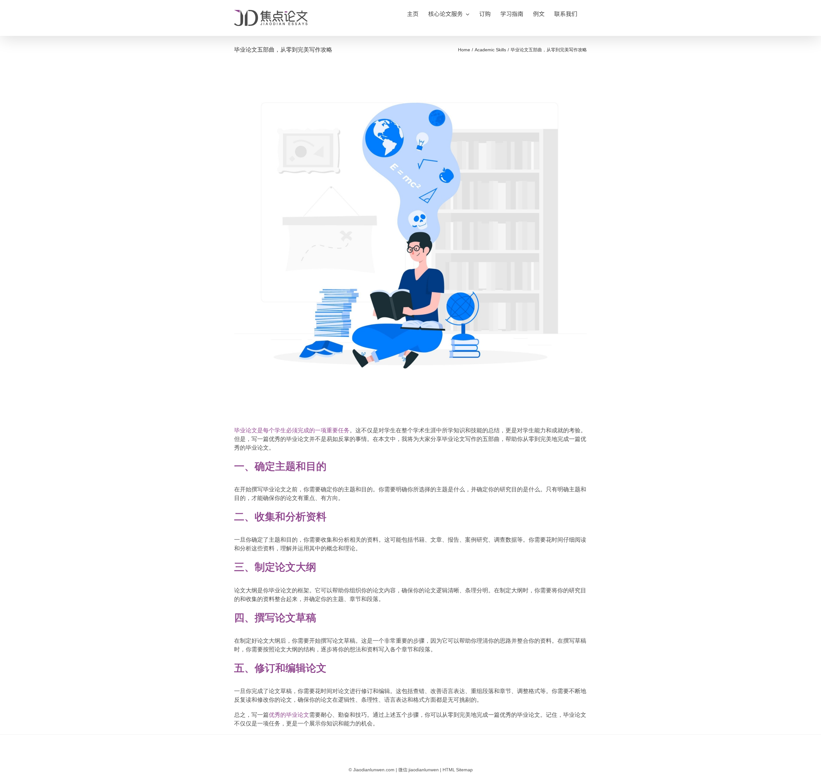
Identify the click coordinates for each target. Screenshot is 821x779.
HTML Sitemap (458, 769)
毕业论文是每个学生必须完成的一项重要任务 (292, 430)
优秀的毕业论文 (289, 715)
